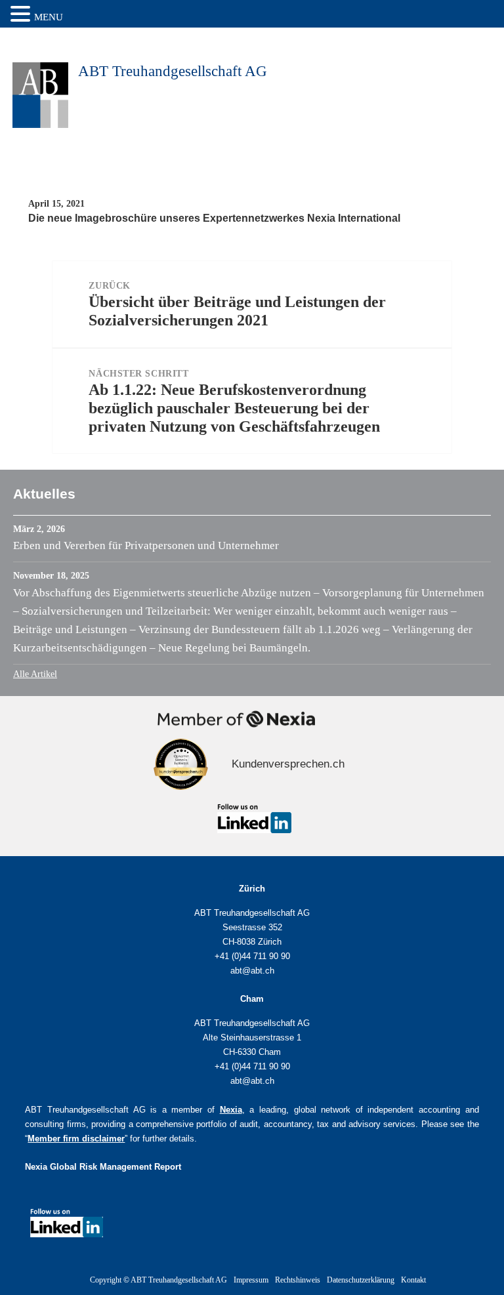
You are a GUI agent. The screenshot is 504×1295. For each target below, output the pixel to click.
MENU (48, 17)
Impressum (251, 1280)
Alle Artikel (35, 674)
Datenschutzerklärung (360, 1280)
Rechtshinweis (297, 1280)
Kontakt (413, 1280)
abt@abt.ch (252, 971)
